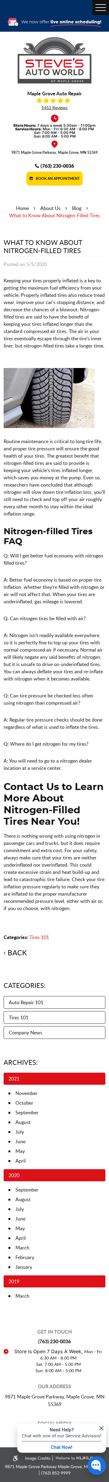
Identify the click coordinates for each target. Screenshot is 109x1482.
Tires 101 (39, 937)
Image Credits (38, 1458)
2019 (13, 1281)
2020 (13, 1175)
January (23, 1267)
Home (22, 208)
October (24, 1103)
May (20, 1151)
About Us (50, 208)
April (20, 1160)
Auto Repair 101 (26, 1002)
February (24, 1257)
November (26, 1093)
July (19, 1131)
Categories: (25, 985)
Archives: (21, 1062)
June (20, 1141)
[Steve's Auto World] (54, 60)
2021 (13, 1078)
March (22, 1247)
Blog (76, 208)
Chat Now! (61, 1447)
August (23, 1122)
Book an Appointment (57, 178)
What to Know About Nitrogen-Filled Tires (54, 215)
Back (17, 952)
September (26, 1112)
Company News (25, 1032)
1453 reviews (54, 108)
